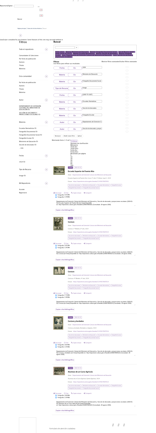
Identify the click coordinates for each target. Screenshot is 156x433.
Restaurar (58, 136)
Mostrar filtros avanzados (110, 62)
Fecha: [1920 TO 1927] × (63, 53)
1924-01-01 (78, 167)
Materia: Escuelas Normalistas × (84, 53)
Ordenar (74, 141)
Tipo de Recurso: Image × (126, 52)
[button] (32, 35)
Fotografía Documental (75, 188)
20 (71, 159)
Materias (22, 69)
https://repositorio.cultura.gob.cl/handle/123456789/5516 (91, 331)
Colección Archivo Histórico (34, 28)
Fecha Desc (74, 152)
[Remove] (127, 70)
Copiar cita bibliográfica (65, 210)
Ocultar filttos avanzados (128, 62)
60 (71, 162)
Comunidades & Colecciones (29, 55)
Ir (76, 47)
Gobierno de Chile (46, 421)
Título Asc (73, 147)
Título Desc (74, 148)
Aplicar (80, 136)
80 (71, 164)
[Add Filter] (127, 67)
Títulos (21, 65)
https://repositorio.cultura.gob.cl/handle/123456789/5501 (91, 181)
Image (70, 167)
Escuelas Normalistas (103, 185)
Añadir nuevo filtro (69, 136)
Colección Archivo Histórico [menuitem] (27, 22)
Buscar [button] (20, 19)
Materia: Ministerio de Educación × (77, 52)
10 (71, 157)
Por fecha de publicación (27, 59)
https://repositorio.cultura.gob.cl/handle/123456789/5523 (91, 382)
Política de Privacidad (47, 431)
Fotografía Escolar (116, 185)
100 (71, 165)
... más (21, 148)
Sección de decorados (74, 185)
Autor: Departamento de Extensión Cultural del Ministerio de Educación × (87, 55)
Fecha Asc (73, 150)
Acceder (22, 189)
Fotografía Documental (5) (28, 132)
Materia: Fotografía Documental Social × (104, 52)
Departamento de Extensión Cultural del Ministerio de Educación (91, 175)
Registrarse (23, 193)
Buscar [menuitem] (20, 24)
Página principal (22, 28)
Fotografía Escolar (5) (26, 138)
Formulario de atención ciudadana (62, 428)
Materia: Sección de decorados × (107, 53)
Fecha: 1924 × (60, 52)
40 (71, 160)
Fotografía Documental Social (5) (30, 135)
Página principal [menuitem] (23, 21)
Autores (22, 62)
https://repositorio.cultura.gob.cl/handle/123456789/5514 (91, 282)
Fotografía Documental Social (91, 188)
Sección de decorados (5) (27, 145)
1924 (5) (22, 162)
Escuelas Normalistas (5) (27, 128)
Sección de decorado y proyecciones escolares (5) (29, 113)
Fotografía (60, 195)
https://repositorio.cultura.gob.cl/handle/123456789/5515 (91, 232)
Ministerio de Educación (89, 185)
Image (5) (22, 176)
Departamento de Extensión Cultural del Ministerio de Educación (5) (30, 107)
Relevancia (74, 145)
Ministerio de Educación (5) (28, 141)
